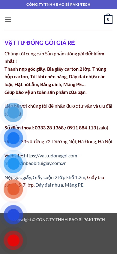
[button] (8, 19)
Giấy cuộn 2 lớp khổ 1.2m (59, 177)
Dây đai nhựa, (49, 184)
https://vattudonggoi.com (51, 155)
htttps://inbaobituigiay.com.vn (35, 163)
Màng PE (74, 184)
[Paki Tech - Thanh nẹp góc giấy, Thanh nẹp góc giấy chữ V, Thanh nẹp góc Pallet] (58, 19)
